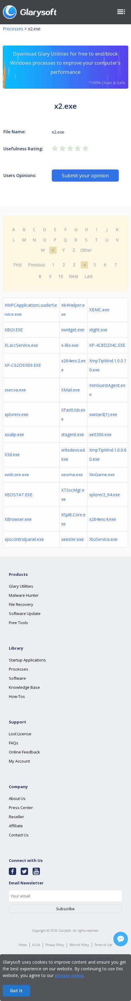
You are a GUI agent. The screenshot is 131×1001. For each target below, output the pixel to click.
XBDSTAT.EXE (18, 494)
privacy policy (69, 975)
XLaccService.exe (21, 345)
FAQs (13, 743)
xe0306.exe (100, 434)
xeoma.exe (72, 474)
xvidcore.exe (17, 474)
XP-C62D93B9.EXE (23, 365)
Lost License (20, 733)
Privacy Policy (54, 945)
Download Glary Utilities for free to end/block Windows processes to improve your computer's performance (67, 67)
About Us (17, 798)
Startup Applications (27, 660)
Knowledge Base (24, 687)
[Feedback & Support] (120, 939)
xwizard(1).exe (103, 414)
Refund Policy (79, 945)
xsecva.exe (15, 390)
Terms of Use (103, 945)
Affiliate (16, 825)
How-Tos (17, 696)
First (17, 265)
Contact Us (19, 835)
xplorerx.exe (16, 414)
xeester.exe (72, 539)
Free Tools (18, 622)
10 (60, 276)
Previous (36, 265)
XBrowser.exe (18, 519)
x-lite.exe (70, 345)
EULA (36, 945)
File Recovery (21, 604)
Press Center (21, 807)
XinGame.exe (102, 474)
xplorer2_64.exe (104, 494)
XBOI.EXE (14, 330)
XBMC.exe (99, 310)
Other (86, 250)
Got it (16, 990)
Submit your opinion (85, 175)
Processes (13, 29)
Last (88, 276)
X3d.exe (12, 454)
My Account (19, 761)
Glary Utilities (21, 586)
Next (73, 276)
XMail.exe (70, 390)
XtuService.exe (103, 539)
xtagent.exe (72, 434)
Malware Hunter (24, 595)
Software (17, 678)
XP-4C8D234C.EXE (107, 345)
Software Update (25, 613)
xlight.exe (98, 330)
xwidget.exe (72, 330)
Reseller (16, 816)
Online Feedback (24, 752)
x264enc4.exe (102, 519)
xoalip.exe (14, 434)
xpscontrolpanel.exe (24, 539)
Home (23, 945)
